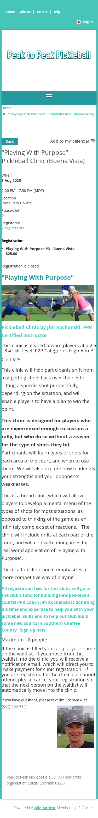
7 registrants (13, 227)
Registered (11, 222)
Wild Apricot (45, 807)
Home (10, 11)
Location (9, 198)
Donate (42, 11)
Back (9, 141)
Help (56, 11)
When (7, 175)
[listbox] (73, 141)
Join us (25, 11)
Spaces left (11, 210)
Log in (88, 21)
